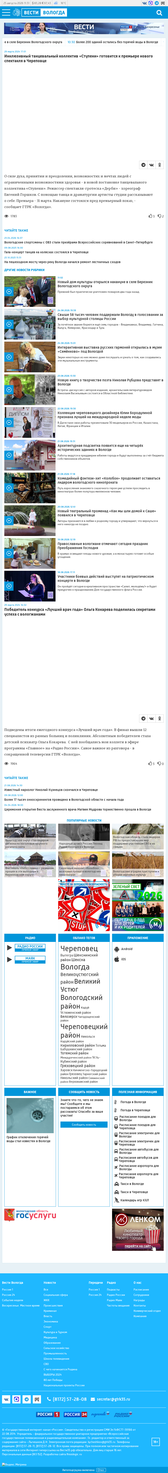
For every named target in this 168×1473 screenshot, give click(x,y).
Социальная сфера (56, 1294)
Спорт (47, 1326)
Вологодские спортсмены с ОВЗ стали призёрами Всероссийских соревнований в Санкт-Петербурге (78, 242)
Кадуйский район (72, 1041)
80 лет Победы (53, 1380)
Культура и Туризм (55, 1332)
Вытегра (66, 955)
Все (46, 1289)
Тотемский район (74, 1053)
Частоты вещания (118, 1305)
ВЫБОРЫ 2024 (53, 1374)
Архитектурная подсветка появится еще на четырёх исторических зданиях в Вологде (100, 448)
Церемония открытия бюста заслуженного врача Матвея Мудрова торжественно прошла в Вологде (77, 809)
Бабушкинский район (76, 1049)
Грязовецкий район (77, 1065)
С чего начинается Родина (60, 1369)
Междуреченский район (76, 1057)
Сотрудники (141, 1294)
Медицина (50, 1337)
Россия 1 (7, 1289)
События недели (12, 1300)
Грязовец (75, 1074)
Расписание (141, 1289)
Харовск (66, 1070)
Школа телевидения (56, 1358)
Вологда (75, 967)
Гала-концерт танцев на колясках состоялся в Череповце (46, 252)
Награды (139, 1300)
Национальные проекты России (64, 1385)
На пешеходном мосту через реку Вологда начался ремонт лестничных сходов (62, 262)
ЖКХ (46, 1300)
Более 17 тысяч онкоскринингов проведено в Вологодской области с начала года (64, 800)
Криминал (50, 1310)
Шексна (78, 959)
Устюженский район (75, 1012)
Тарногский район (95, 1074)
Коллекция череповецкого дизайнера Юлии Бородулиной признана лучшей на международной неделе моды (105, 415)
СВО (46, 1364)
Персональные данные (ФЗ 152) (22, 1454)
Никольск (88, 1036)
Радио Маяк (114, 1300)
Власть (48, 1316)
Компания (140, 1316)
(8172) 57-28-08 (70, 1399)
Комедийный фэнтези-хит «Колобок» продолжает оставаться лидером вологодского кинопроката (109, 480)
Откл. (101, 1470)
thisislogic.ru (74, 1454)
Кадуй (85, 1007)
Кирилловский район (77, 1045)
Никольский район (74, 1078)
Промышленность (55, 1353)
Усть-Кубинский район (80, 1059)
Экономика (51, 1321)
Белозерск (68, 1017)
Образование (52, 1342)
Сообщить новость (84, 1124)
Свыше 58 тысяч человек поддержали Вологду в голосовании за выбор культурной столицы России (110, 317)
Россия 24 (8, 1294)
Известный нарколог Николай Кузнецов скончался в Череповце (51, 790)
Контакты (140, 1305)
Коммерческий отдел (147, 1310)
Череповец (79, 948)
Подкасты (113, 1289)
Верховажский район (83, 1081)
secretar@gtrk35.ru (113, 1399)
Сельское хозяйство (56, 1348)
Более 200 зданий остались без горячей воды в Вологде (86, 42)
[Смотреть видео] (30, 291)
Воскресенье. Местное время (21, 1305)
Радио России (116, 1294)
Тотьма (100, 1045)
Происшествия (53, 1305)
